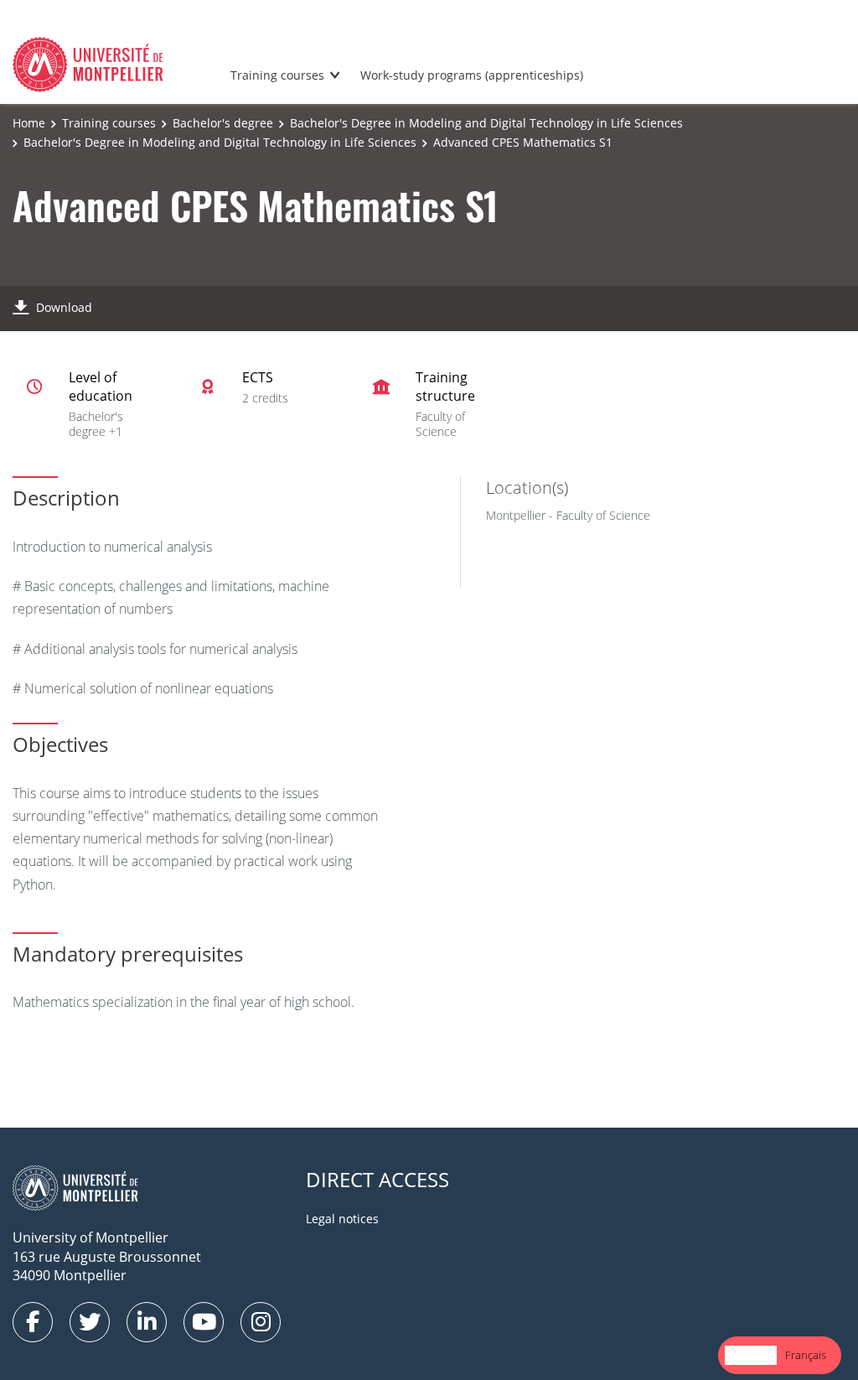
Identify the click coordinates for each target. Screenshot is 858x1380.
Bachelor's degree (223, 123)
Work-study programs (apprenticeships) (471, 75)
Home (29, 123)
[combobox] (751, 1355)
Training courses (277, 75)
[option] (806, 1355)
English (750, 1354)
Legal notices (342, 1219)
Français (805, 1354)
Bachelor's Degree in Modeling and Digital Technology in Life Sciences (486, 123)
